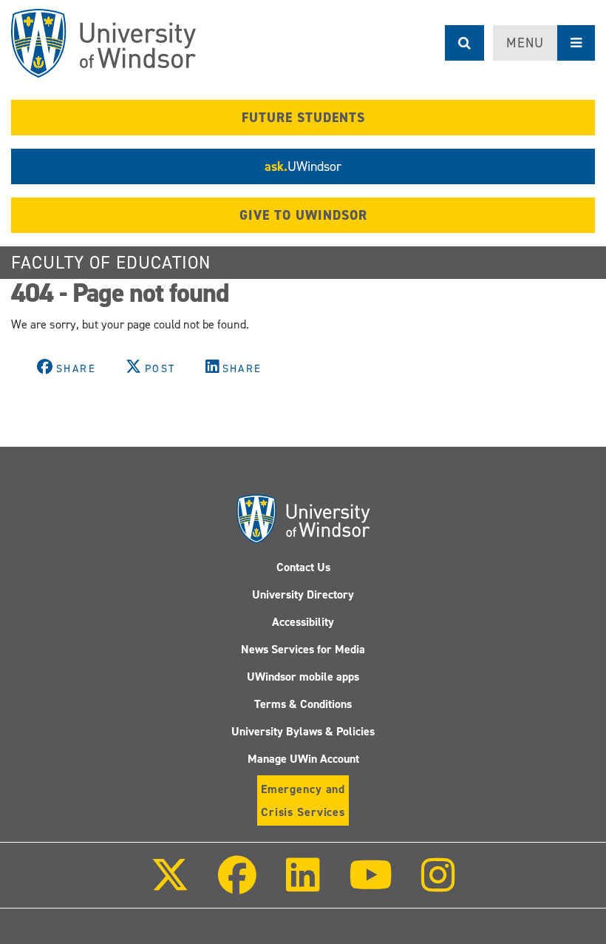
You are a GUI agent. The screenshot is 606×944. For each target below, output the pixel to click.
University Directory (303, 594)
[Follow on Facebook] (237, 885)
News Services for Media (303, 649)
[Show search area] (464, 43)
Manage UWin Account (303, 758)
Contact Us (303, 567)
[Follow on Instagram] (438, 885)
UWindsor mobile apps (303, 676)
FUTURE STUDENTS (303, 118)
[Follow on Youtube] (371, 885)
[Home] (103, 43)
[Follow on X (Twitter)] (169, 885)
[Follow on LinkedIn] (302, 885)
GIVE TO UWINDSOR (303, 215)
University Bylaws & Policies (303, 731)
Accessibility (303, 622)
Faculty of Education (111, 262)
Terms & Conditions (303, 704)
